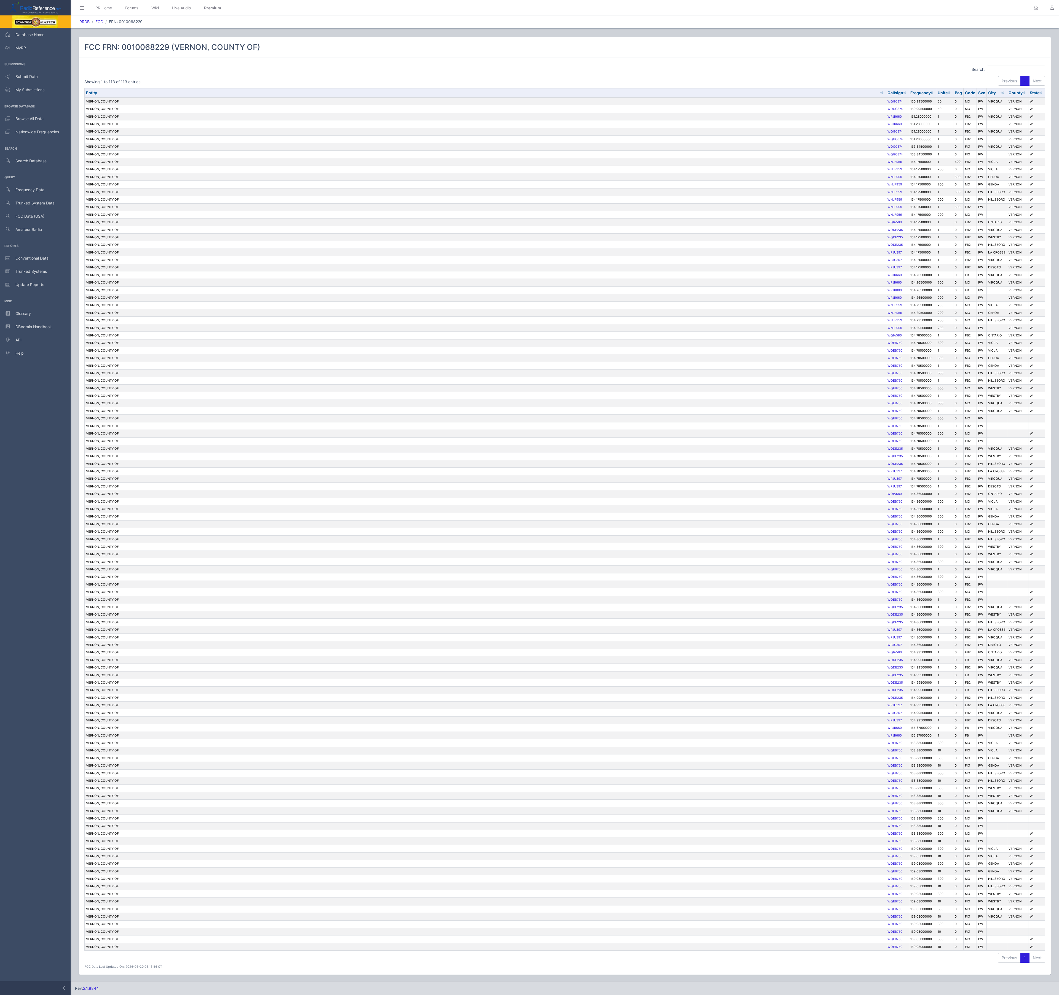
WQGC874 (895, 101)
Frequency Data (29, 189)
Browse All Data (29, 118)
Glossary (23, 313)
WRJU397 (894, 252)
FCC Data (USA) (29, 216)
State (1034, 92)
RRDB (84, 21)
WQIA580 (894, 222)
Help (19, 353)
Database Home (29, 34)
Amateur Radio (28, 229)
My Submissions (29, 89)
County (1016, 92)
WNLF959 (894, 162)
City (992, 92)
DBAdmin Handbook (33, 326)
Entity (91, 92)
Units (943, 92)
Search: (978, 69)
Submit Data (26, 76)
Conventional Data (32, 258)
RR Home (103, 8)
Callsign (895, 92)
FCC (99, 21)
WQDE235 (895, 230)
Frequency (920, 92)
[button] (1035, 8)
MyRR (20, 47)
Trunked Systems (31, 271)
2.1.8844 (91, 988)
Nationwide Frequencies (37, 132)
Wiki (155, 8)
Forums (131, 8)
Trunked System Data (35, 203)
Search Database (31, 160)
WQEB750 (894, 343)
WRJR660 (894, 116)
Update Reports (29, 284)
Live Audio (181, 8)
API (18, 340)
